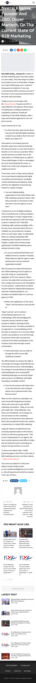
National (27, 671)
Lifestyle (17, 671)
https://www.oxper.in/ (11, 459)
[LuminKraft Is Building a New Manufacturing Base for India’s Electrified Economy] (26, 533)
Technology (25, 665)
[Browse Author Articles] (18, 491)
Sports (8, 671)
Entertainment (11, 665)
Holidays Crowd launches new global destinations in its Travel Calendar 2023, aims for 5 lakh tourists (26, 510)
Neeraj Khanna (9, 104)
